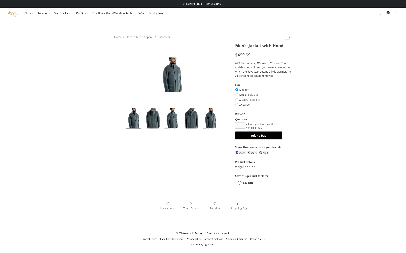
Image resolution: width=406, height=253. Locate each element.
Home (117, 37)
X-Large (249, 99)
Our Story (82, 13)
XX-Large (244, 104)
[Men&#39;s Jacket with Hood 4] (210, 118)
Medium (244, 89)
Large (248, 94)
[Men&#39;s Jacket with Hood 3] (191, 118)
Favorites (215, 208)
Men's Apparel (144, 37)
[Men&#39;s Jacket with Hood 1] (153, 118)
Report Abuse (257, 238)
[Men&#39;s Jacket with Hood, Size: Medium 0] (133, 118)
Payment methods (213, 238)
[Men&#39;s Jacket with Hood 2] (172, 118)
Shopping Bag (238, 208)
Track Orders (191, 208)
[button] (13, 13)
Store (28, 13)
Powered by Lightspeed (203, 244)
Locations (44, 13)
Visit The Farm (62, 13)
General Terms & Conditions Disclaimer (162, 238)
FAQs (141, 13)
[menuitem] (285, 37)
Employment (156, 13)
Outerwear (163, 37)
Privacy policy (194, 238)
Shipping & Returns (236, 238)
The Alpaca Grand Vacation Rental (112, 13)
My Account (167, 208)
